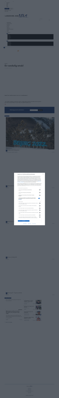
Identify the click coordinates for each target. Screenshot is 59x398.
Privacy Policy (34, 223)
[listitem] (29, 201)
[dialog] (29, 199)
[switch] (39, 189)
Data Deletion (25, 223)
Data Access (29, 223)
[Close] (43, 174)
